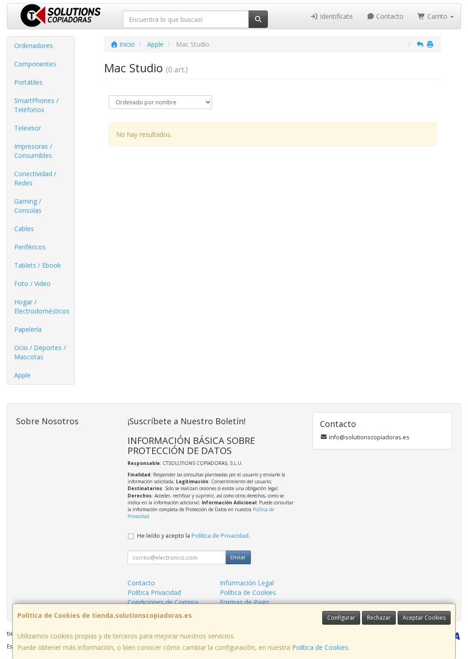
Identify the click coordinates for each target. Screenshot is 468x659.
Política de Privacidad (220, 536)
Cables (24, 228)
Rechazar (379, 617)
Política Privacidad (154, 592)
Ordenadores (33, 45)
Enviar (238, 557)
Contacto (389, 16)
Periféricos (30, 247)
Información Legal (247, 582)
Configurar (341, 617)
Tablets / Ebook (37, 265)
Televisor (27, 128)
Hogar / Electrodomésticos (41, 306)
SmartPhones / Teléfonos (36, 105)
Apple (22, 375)
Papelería (28, 329)
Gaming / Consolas (28, 206)
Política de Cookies (320, 647)
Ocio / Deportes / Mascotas (40, 352)
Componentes (35, 63)
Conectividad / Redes (35, 178)
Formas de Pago (244, 602)
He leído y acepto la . (193, 536)
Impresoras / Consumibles (33, 151)
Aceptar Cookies (424, 617)
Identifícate (335, 16)
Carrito (437, 16)
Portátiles (28, 82)
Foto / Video (32, 283)
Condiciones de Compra (163, 602)
